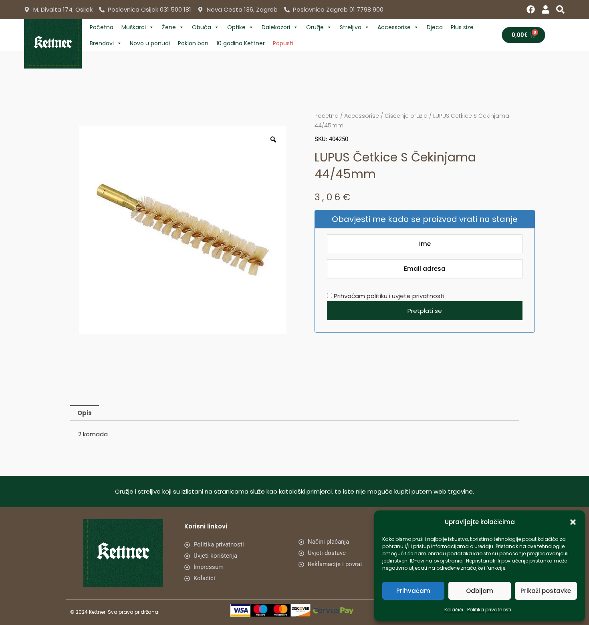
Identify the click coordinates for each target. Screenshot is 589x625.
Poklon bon (193, 43)
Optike (236, 27)
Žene (169, 27)
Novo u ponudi (150, 43)
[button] (573, 522)
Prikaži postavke (545, 591)
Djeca (435, 27)
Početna (101, 27)
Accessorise (394, 27)
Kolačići (453, 609)
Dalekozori (276, 27)
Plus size (462, 27)
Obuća (201, 27)
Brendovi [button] (102, 43)
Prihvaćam (413, 591)
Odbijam (479, 591)
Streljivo (350, 27)
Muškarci (133, 27)
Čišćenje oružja (406, 116)
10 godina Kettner (240, 43)
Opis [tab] (84, 413)
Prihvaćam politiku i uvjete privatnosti (388, 296)
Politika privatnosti (489, 609)
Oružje (315, 27)
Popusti (283, 43)
